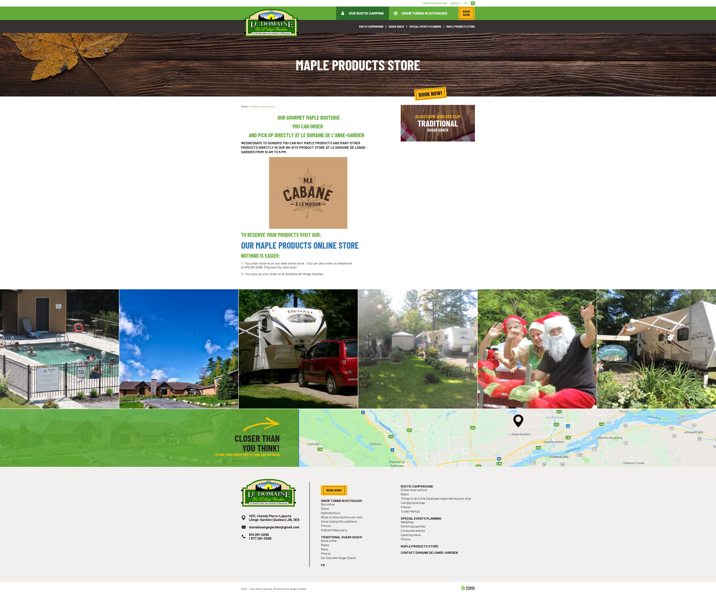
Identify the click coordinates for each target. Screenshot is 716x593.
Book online (329, 540)
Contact (455, 3)
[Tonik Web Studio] (468, 587)
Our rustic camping (366, 13)
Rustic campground (371, 26)
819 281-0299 (259, 535)
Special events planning (425, 26)
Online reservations (414, 490)
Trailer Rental (410, 511)
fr (465, 3)
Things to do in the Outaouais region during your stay (436, 498)
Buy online (328, 504)
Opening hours (330, 513)
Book (466, 13)
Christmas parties (413, 526)
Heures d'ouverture (435, 3)
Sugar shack (396, 26)
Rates (325, 508)
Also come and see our (437, 123)
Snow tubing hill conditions (339, 521)
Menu (324, 549)
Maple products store (460, 26)
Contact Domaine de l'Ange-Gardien (429, 552)
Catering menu (411, 535)
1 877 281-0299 (260, 538)
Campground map (413, 503)
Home (244, 106)
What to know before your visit (341, 517)
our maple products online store (300, 245)
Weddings (407, 522)
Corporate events (413, 530)
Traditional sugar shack (341, 537)
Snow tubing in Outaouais (424, 13)
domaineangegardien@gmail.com (274, 527)
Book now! (430, 93)
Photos (326, 525)
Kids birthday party (334, 530)
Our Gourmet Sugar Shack (338, 558)
